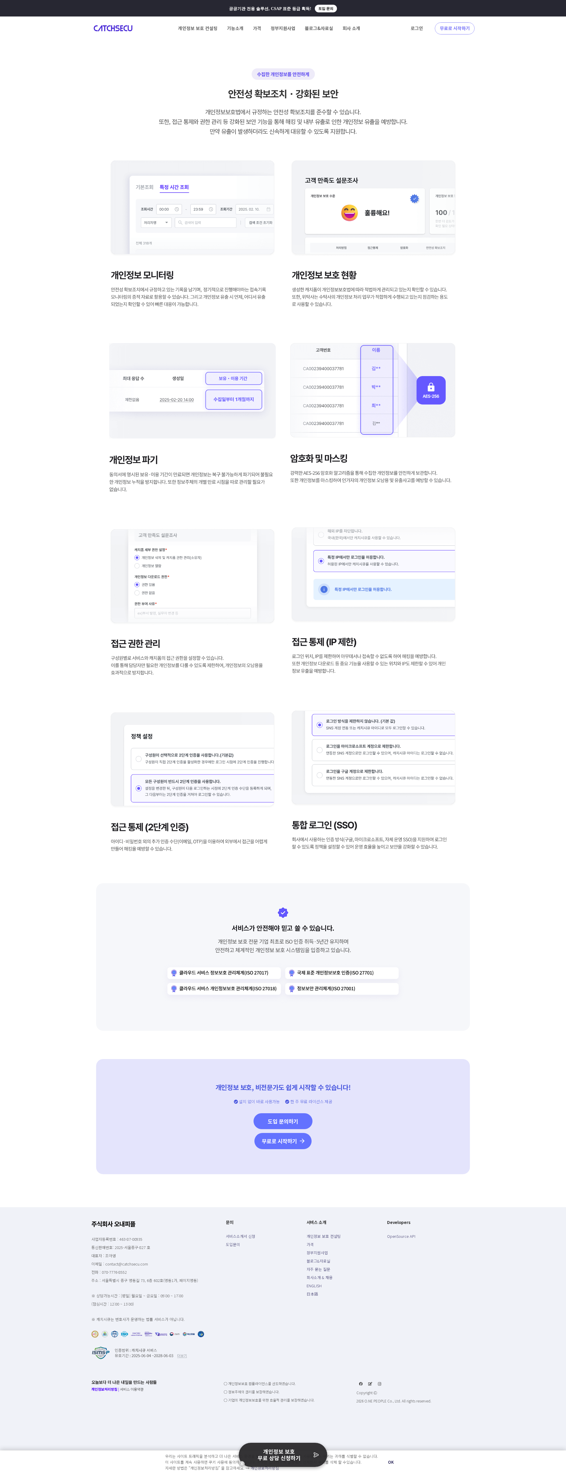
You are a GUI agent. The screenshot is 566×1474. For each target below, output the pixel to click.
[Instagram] (379, 1383)
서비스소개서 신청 (240, 1236)
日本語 (312, 1294)
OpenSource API (401, 1236)
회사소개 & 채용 (320, 1277)
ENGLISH (314, 1285)
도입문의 (233, 1244)
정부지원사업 (317, 1252)
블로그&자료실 (318, 1261)
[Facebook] (360, 1383)
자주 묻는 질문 (318, 1269)
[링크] (113, 28)
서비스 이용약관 (132, 1389)
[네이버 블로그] (370, 1383)
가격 (310, 1244)
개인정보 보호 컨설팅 (324, 1236)
